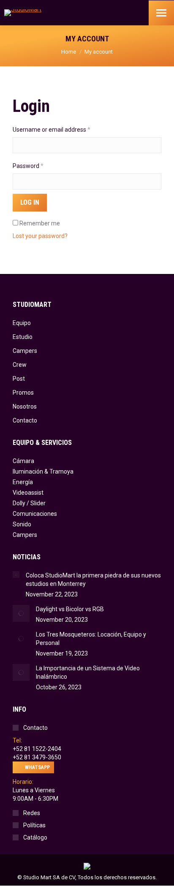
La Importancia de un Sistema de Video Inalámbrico (88, 672)
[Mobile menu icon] (161, 12)
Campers (25, 350)
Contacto (25, 420)
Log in (29, 202)
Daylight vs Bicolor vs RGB (70, 609)
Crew (20, 364)
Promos (23, 392)
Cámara (23, 461)
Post (19, 378)
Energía (23, 482)
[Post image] (16, 574)
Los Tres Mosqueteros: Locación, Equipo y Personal (91, 638)
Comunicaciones (35, 513)
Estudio (23, 336)
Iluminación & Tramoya (43, 471)
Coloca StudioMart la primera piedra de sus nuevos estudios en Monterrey (93, 579)
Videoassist (28, 492)
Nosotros (25, 406)
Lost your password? (40, 236)
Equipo (22, 323)
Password (40, 166)
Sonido (22, 524)
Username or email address (63, 129)
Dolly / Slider (29, 503)
